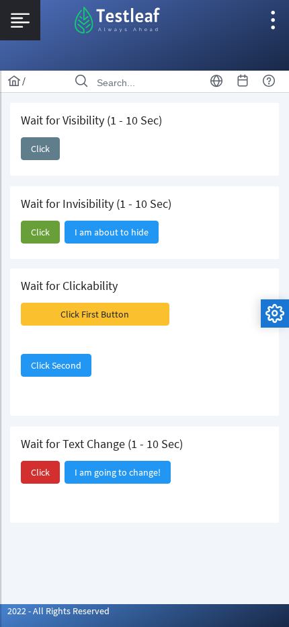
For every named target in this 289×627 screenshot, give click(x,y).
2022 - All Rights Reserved (58, 611)
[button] (40, 148)
